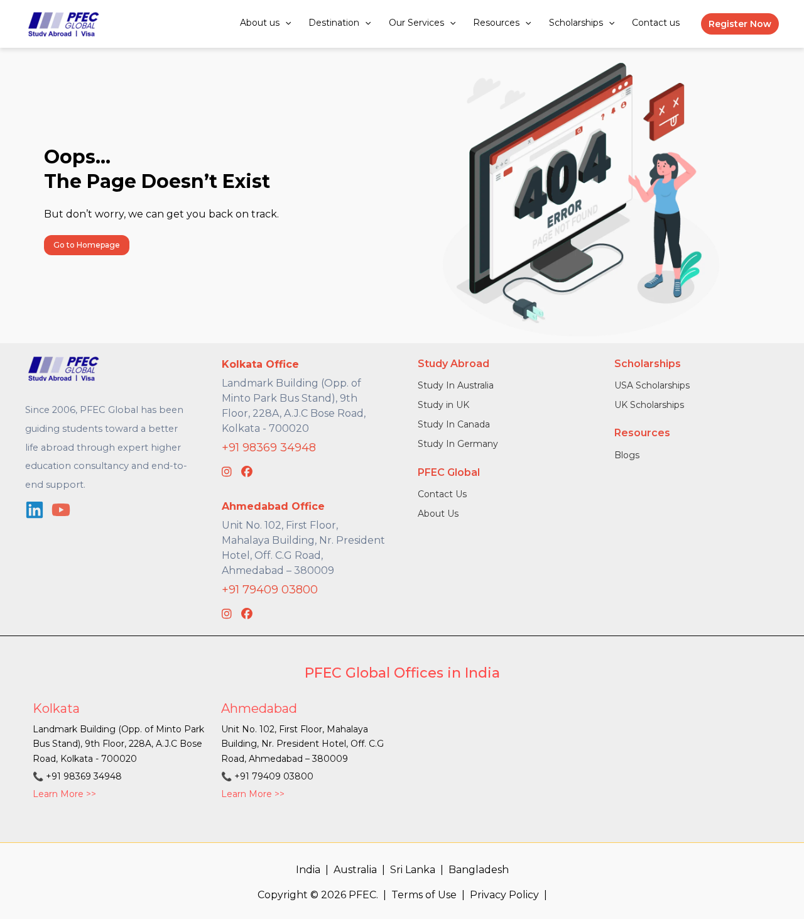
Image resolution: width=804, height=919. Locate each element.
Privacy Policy (504, 895)
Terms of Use (424, 895)
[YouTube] (61, 509)
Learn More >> (64, 794)
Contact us (656, 22)
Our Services (416, 22)
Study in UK (443, 404)
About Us (438, 513)
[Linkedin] (34, 509)
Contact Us (442, 494)
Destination (333, 22)
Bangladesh (478, 870)
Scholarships (576, 22)
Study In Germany (458, 443)
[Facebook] (247, 472)
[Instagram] (227, 472)
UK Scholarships (649, 404)
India (308, 870)
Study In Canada (454, 424)
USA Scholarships (652, 385)
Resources (496, 22)
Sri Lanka (412, 870)
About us (260, 22)
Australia (355, 870)
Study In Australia (456, 385)
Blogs (626, 455)
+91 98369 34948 (269, 447)
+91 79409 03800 (270, 590)
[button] (285, 23)
